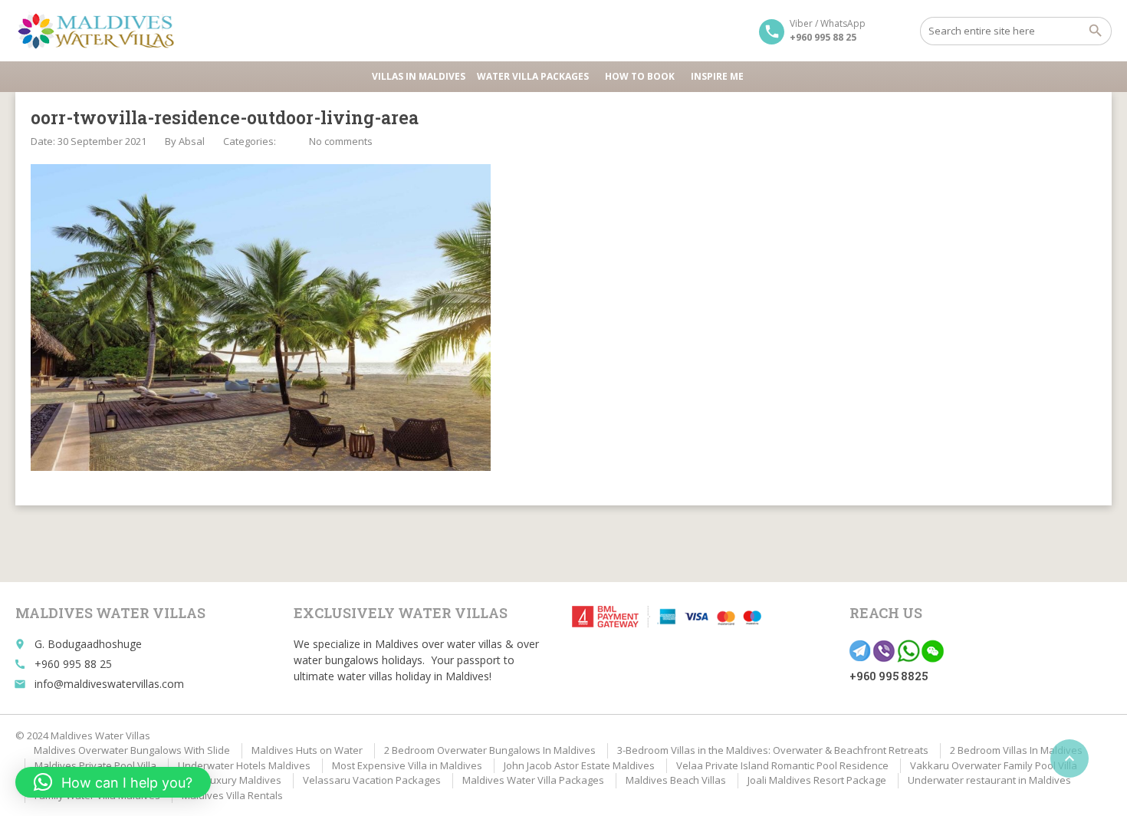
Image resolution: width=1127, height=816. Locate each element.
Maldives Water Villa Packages (533, 780)
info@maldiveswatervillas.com (109, 683)
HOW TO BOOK (640, 76)
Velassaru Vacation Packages (372, 780)
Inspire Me (717, 76)
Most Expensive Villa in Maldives (407, 765)
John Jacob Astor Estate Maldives (579, 765)
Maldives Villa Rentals (232, 795)
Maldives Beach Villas (676, 780)
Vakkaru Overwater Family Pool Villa (993, 765)
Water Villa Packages (533, 76)
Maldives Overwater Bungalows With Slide (132, 750)
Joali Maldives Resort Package (817, 780)
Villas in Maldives (418, 76)
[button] (113, 782)
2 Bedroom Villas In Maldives (1016, 750)
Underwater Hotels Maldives (244, 765)
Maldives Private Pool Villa (95, 765)
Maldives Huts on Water (307, 750)
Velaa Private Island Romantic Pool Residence (782, 765)
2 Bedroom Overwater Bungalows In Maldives (490, 750)
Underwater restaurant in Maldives (989, 780)
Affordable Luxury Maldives (217, 780)
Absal (192, 141)
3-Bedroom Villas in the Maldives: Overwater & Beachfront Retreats (772, 750)
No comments (341, 141)
